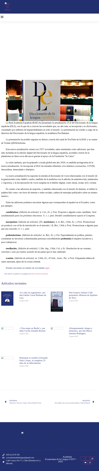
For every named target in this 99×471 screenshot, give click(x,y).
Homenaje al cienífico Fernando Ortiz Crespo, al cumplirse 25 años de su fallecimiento (33, 360)
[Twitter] (88, 458)
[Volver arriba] (96, 466)
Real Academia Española (40, 274)
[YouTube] (85, 462)
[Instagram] (92, 458)
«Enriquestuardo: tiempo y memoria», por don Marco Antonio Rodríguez (80, 331)
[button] (2, 17)
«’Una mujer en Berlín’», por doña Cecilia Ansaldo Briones (32, 329)
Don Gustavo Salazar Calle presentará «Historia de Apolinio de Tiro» (83, 295)
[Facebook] (83, 458)
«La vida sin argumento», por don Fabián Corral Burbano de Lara (32, 295)
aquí (47, 268)
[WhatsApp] (90, 462)
